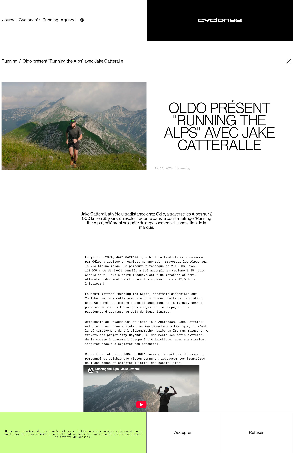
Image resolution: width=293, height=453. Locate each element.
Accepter (183, 432)
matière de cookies (75, 437)
